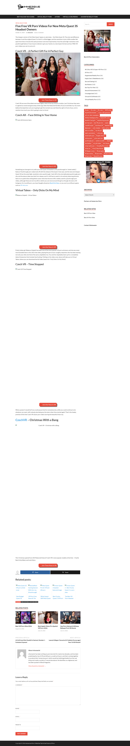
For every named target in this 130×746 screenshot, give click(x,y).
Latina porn (100, 133)
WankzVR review (98, 156)
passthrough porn (89, 140)
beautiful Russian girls (103, 120)
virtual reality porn (90, 146)
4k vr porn (93, 110)
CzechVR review (89, 125)
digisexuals (88, 128)
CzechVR (21, 420)
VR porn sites (88, 156)
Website (18, 724)
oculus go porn (88, 138)
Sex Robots (88, 84)
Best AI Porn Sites (89, 217)
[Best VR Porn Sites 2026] (25, 618)
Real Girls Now (54, 183)
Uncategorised (89, 93)
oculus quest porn (98, 138)
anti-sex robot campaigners (92, 115)
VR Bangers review (90, 151)
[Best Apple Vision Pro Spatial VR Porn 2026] (48, 618)
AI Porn (57, 16)
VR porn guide (100, 151)
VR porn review (108, 153)
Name (17, 708)
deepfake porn (108, 125)
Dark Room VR (99, 125)
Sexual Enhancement (91, 90)
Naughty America (100, 135)
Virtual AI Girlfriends (70, 16)
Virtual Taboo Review (97, 148)
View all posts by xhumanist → (37, 666)
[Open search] (113, 17)
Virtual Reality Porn (44, 16)
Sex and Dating (89, 81)
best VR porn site (98, 123)
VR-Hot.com (24, 185)
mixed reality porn (89, 135)
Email (17, 716)
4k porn (87, 110)
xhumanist (30, 32)
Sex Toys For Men (90, 87)
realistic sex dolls (100, 140)
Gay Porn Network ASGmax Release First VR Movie (69, 627)
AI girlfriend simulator (90, 112)
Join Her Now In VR (49, 166)
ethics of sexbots (89, 130)
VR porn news (34, 602)
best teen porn (88, 123)
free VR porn (25, 602)
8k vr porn (100, 110)
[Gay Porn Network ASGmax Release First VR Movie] (70, 618)
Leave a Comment (39, 32)
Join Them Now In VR (49, 100)
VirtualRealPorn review (102, 146)
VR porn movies (89, 153)
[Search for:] (99, 24)
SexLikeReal (88, 143)
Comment (19, 685)
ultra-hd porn (106, 143)
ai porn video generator (104, 112)
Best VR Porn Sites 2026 (23, 626)
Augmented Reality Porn (89, 16)
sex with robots (97, 143)
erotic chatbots (96, 128)
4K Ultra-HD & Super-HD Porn (94, 69)
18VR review (108, 110)
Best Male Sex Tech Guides (25, 16)
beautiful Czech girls (90, 120)
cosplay (107, 123)
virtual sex (87, 148)
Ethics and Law (106, 128)
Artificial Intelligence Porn (92, 117)
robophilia (109, 140)
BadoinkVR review (105, 117)
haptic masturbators (90, 133)
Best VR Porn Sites (89, 213)
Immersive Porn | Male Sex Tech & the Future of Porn (40, 743)
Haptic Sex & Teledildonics (93, 78)
